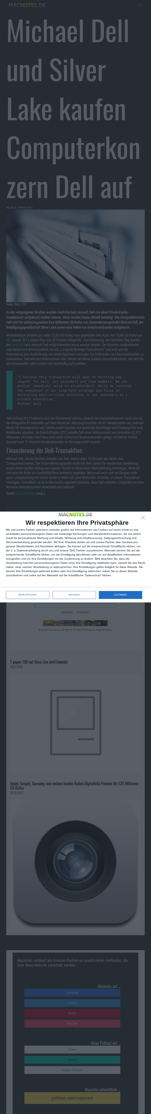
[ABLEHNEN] (144, 519)
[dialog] (75, 557)
